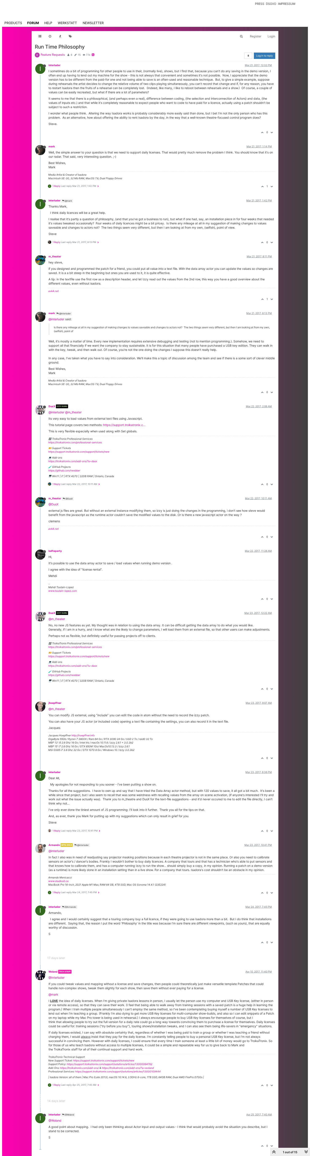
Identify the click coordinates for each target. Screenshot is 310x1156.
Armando (54, 845)
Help (48, 23)
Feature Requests (53, 54)
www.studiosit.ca (58, 881)
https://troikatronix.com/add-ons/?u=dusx (72, 461)
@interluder (65, 313)
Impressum (286, 3)
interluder (55, 65)
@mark (68, 200)
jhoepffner (55, 702)
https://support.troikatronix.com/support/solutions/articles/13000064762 (109, 1064)
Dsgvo (271, 3)
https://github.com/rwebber (64, 470)
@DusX (69, 498)
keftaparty (55, 550)
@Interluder (57, 977)
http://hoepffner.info (83, 735)
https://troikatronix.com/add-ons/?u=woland (128, 1067)
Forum (33, 23)
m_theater (55, 256)
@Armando (70, 907)
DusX (52, 406)
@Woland (69, 1114)
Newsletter (93, 23)
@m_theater (73, 412)
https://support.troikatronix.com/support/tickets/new (78, 451)
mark (52, 146)
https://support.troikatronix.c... (124, 425)
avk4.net (53, 291)
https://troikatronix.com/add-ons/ (79, 1067)
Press (259, 3)
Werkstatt (67, 23)
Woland (53, 971)
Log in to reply (264, 55)
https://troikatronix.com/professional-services (75, 442)
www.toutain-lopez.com (62, 590)
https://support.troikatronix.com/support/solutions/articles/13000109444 (118, 1071)
